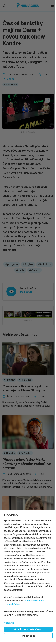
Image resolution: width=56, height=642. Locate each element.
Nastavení (9, 622)
